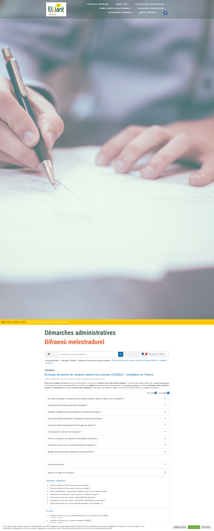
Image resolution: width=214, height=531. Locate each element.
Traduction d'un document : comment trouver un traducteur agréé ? (74, 494)
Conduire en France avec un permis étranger (94, 360)
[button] (107, 398)
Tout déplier (163, 393)
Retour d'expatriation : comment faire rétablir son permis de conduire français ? (78, 491)
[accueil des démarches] (48, 354)
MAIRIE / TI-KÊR (121, 4)
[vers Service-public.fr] (154, 354)
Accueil (7, 322)
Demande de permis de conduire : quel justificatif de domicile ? (72, 497)
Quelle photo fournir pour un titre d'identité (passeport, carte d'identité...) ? (76, 503)
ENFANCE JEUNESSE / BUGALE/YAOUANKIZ (115, 8)
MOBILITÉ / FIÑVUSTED (147, 12)
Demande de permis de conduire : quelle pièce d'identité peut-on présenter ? (77, 500)
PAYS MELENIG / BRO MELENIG (98, 4)
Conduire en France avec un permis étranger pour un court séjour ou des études (79, 515)
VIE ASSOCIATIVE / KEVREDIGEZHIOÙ (151, 8)
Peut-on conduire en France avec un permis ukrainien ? (70, 488)
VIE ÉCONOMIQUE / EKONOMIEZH (120, 12)
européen (165, 383)
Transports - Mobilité (68, 360)
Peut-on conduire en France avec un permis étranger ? (70, 485)
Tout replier (151, 393)
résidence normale (132, 385)
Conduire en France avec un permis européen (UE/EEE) (70, 520)
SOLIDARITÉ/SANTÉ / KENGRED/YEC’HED (149, 4)
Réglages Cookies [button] (180, 527)
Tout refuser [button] (206, 527)
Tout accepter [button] (194, 527)
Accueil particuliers (52, 360)
